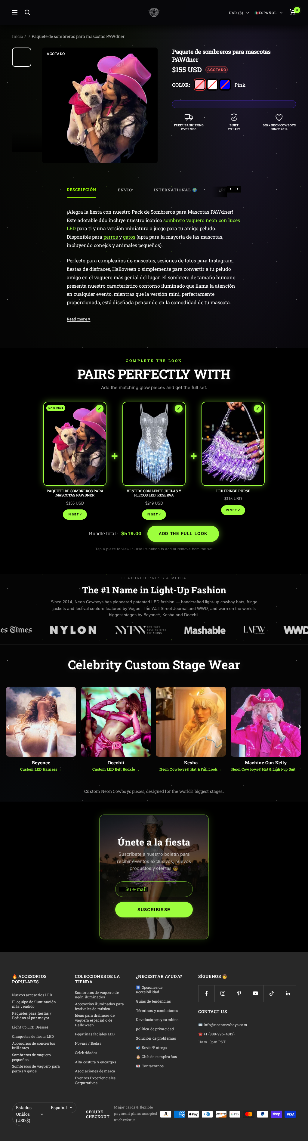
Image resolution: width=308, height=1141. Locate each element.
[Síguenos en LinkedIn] (288, 993)
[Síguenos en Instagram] (222, 993)
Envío (125, 190)
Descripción (81, 189)
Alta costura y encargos (95, 1062)
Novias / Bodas (88, 1043)
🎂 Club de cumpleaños (156, 1056)
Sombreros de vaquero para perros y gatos (36, 1068)
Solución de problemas (156, 1038)
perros (110, 236)
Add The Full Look (183, 533)
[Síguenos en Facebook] (206, 993)
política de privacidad (155, 1029)
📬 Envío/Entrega (151, 1047)
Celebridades (86, 1052)
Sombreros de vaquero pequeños (31, 1057)
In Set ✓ (75, 514)
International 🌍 (175, 190)
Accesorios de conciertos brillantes (33, 1045)
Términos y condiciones (157, 1010)
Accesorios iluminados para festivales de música (99, 1006)
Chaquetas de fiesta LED (33, 1036)
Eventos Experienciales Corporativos (95, 1080)
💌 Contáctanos (150, 1066)
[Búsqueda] (27, 12)
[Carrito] (293, 12)
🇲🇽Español (265, 13)
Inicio (17, 36)
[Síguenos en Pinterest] (239, 993)
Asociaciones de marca (95, 1071)
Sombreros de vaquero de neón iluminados (97, 995)
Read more (79, 319)
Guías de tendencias (153, 1001)
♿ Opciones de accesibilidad (149, 989)
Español (59, 1107)
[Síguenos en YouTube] (255, 993)
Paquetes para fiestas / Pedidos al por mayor (31, 1015)
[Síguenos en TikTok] (271, 993)
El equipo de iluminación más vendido (34, 1004)
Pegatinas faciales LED (95, 1034)
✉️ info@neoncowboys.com (222, 1024)
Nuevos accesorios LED (32, 995)
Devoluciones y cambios (157, 1019)
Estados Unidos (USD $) (24, 1114)
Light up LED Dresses (30, 1027)
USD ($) (236, 13)
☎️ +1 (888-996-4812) (216, 1034)
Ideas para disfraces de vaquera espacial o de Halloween (95, 1020)
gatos (129, 236)
